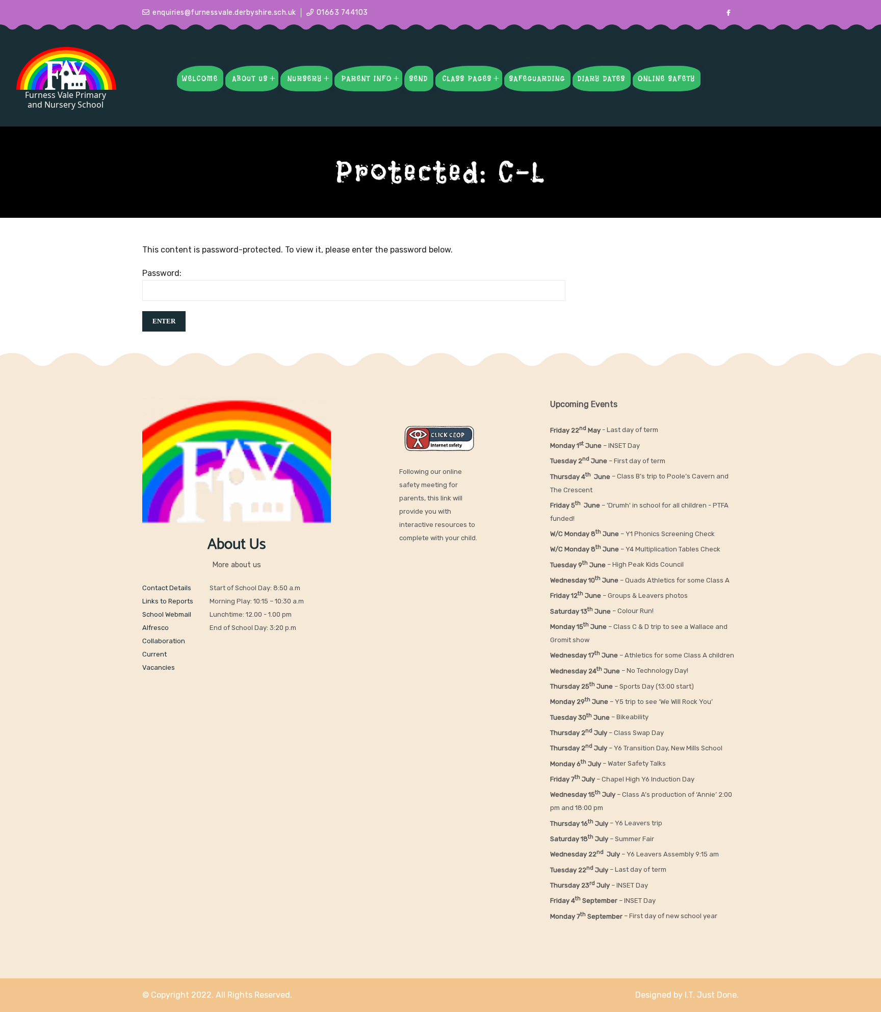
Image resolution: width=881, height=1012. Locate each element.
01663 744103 (342, 12)
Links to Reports (167, 601)
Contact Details (166, 588)
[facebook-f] (728, 12)
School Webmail (166, 614)
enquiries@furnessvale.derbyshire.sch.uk (224, 12)
